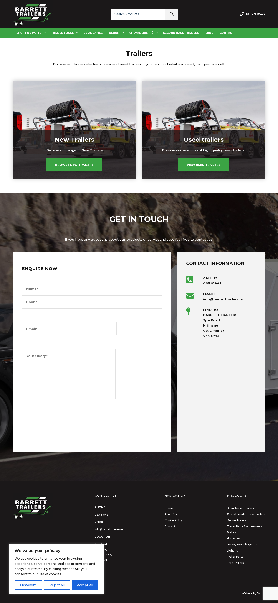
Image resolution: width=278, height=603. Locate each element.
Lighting (232, 550)
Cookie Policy (174, 520)
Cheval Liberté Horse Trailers (246, 514)
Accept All (85, 585)
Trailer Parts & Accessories (244, 526)
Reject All (57, 585)
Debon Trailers (236, 520)
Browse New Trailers (74, 164)
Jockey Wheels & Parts (242, 544)
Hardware (233, 538)
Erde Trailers (235, 562)
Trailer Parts (235, 556)
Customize (28, 585)
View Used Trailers (203, 164)
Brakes (231, 532)
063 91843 (255, 14)
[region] (56, 569)
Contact (170, 526)
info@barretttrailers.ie (109, 529)
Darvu (261, 593)
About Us (171, 514)
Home (169, 508)
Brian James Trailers (240, 508)
